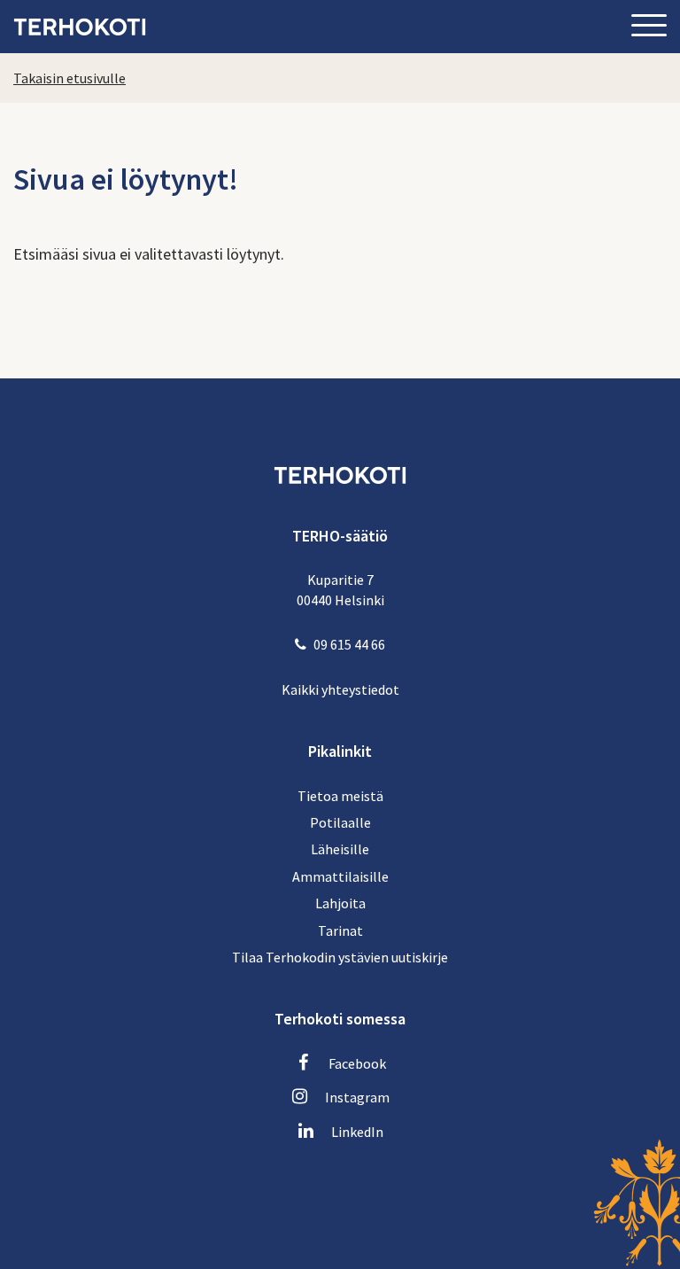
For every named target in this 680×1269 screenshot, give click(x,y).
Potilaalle (340, 822)
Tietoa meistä (340, 796)
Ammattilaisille (340, 876)
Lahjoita (340, 903)
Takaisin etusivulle (69, 78)
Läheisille (340, 849)
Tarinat (340, 930)
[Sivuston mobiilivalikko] (649, 26)
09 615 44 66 (349, 644)
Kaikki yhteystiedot (340, 689)
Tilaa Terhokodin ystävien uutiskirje (340, 957)
